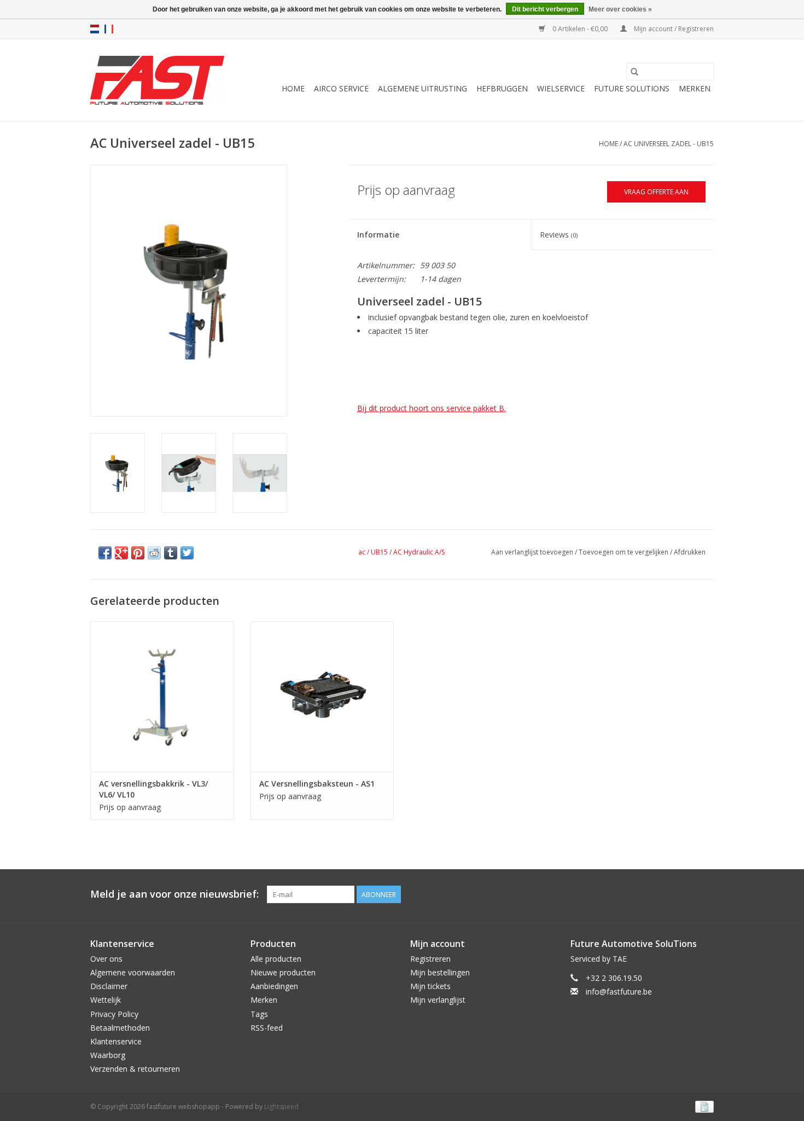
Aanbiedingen (274, 986)
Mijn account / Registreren (673, 28)
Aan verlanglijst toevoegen (533, 552)
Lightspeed (281, 1106)
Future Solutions (631, 88)
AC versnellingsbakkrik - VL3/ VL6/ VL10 (153, 789)
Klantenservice (116, 1041)
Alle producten (275, 959)
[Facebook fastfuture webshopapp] (685, 894)
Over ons (106, 959)
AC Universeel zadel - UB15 (669, 143)
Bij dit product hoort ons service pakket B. (431, 408)
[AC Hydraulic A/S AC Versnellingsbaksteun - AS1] (322, 696)
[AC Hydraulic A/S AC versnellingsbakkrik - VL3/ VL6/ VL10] (162, 696)
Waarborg (107, 1055)
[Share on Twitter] (187, 552)
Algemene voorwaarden (132, 972)
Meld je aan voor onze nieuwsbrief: (174, 894)
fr (108, 29)
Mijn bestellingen (440, 972)
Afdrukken (690, 552)
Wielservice (561, 88)
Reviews (559, 234)
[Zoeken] (634, 71)
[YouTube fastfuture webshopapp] (705, 894)
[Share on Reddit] (154, 552)
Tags (259, 1014)
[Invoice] (702, 1106)
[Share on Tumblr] (170, 552)
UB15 (379, 552)
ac (361, 552)
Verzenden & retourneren (135, 1069)
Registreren (430, 959)
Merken (694, 88)
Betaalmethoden (120, 1027)
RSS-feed (266, 1027)
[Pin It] (137, 552)
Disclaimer (108, 986)
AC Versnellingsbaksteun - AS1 (317, 783)
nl (94, 29)
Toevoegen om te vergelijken (624, 552)
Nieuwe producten (283, 972)
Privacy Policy (114, 1014)
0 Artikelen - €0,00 (580, 28)
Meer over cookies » (620, 9)
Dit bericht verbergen (545, 9)
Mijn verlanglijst (437, 1000)
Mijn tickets (430, 986)
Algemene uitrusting (422, 88)
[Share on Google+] (121, 552)
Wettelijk (105, 1000)
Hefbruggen (502, 88)
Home (293, 88)
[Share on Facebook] (105, 552)
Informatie (378, 234)
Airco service (341, 88)
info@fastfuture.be (619, 991)
